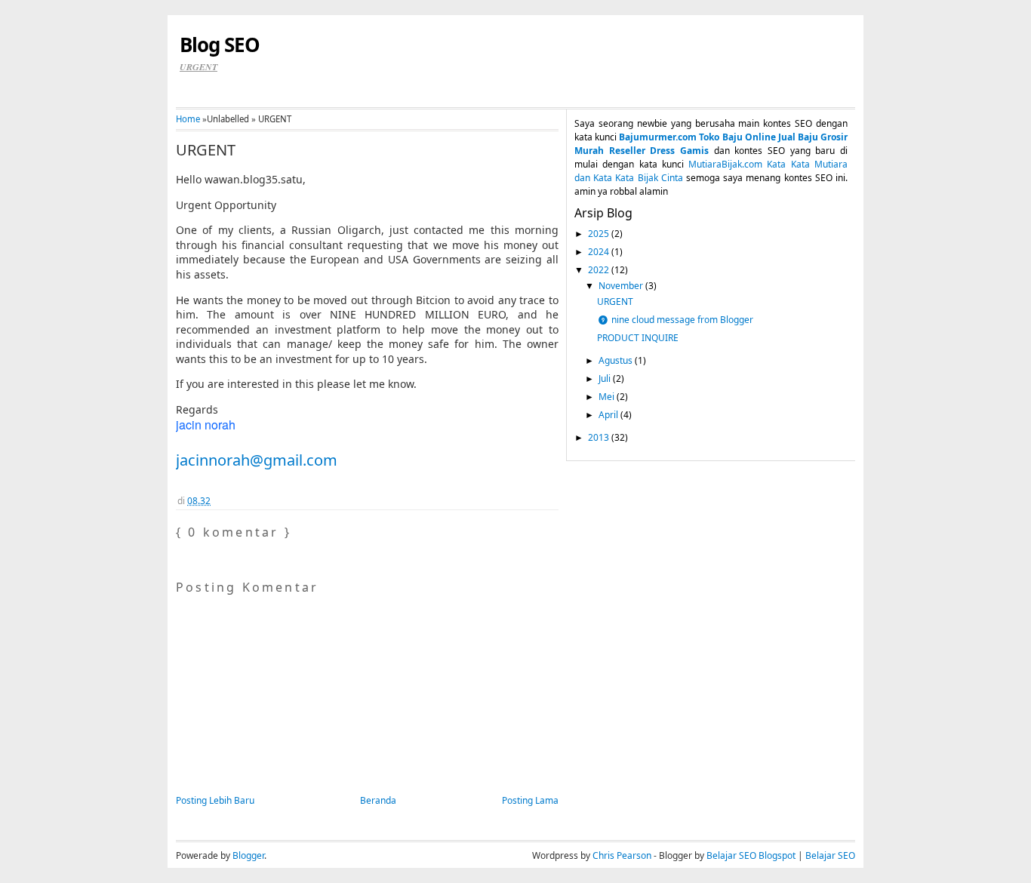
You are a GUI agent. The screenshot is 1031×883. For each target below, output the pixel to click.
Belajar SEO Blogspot (751, 855)
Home (188, 119)
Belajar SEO (830, 855)
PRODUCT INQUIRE (638, 337)
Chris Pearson (621, 855)
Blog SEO (220, 44)
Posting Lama (530, 800)
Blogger (248, 855)
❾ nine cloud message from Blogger (675, 319)
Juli (606, 378)
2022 (599, 269)
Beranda (378, 800)
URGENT (205, 150)
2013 (599, 437)
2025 (599, 233)
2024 (599, 251)
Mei (608, 396)
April (609, 414)
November (622, 285)
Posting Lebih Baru (215, 800)
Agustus (617, 360)
